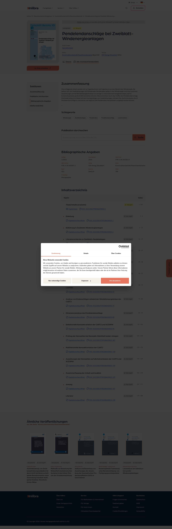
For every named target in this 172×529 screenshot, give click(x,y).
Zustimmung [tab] (55, 253)
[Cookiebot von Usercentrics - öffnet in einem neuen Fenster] (120, 246)
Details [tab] (86, 253)
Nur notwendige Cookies (57, 281)
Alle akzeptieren (115, 281)
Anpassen (84, 281)
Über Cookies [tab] (116, 253)
